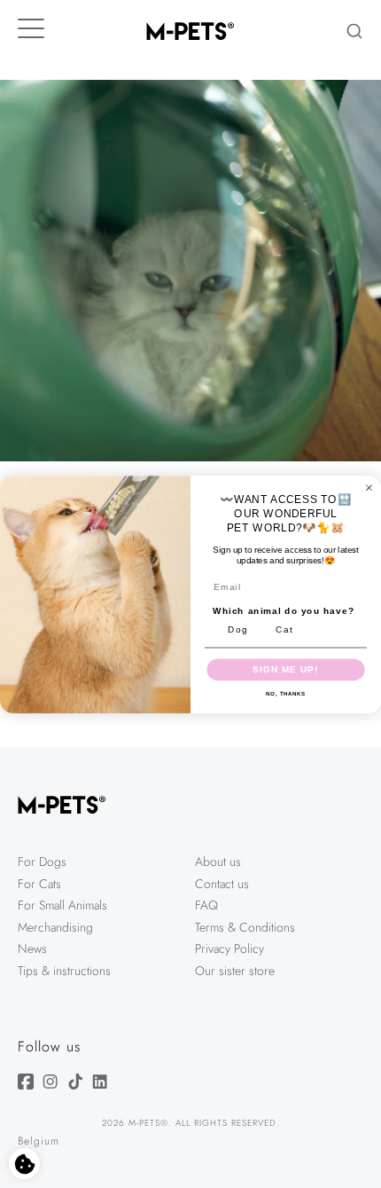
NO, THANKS (285, 693)
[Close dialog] (369, 487)
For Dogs (42, 861)
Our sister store (235, 971)
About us (218, 861)
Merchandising (55, 927)
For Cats (39, 884)
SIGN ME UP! (285, 669)
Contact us (222, 884)
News (32, 948)
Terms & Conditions (245, 927)
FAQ (206, 905)
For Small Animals (62, 905)
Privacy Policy (229, 948)
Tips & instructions (64, 971)
